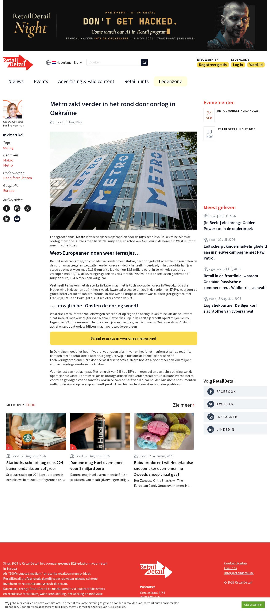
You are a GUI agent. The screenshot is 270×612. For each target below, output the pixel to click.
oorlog (8, 147)
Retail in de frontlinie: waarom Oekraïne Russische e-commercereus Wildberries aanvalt (235, 281)
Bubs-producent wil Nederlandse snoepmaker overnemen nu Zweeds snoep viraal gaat (163, 468)
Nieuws (16, 81)
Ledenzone (240, 59)
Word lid (256, 64)
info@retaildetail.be (239, 573)
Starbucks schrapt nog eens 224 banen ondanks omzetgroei (34, 465)
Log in (238, 64)
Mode (212, 299)
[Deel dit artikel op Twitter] (27, 208)
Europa (8, 190)
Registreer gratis (213, 64)
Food (59, 122)
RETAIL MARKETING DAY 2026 (237, 110)
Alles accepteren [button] (253, 605)
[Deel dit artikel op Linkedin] (6, 218)
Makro (8, 160)
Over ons (230, 568)
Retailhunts (136, 81)
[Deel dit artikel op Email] (17, 218)
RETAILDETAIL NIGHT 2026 (236, 129)
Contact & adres (235, 563)
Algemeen (215, 269)
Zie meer (182, 405)
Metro (8, 165)
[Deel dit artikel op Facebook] (6, 208)
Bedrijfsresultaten (17, 177)
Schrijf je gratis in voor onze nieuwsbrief (124, 338)
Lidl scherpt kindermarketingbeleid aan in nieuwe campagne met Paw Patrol (235, 252)
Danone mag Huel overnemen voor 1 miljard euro (97, 465)
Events (41, 81)
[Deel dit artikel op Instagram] (17, 208)
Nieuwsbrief (207, 59)
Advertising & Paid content (86, 81)
